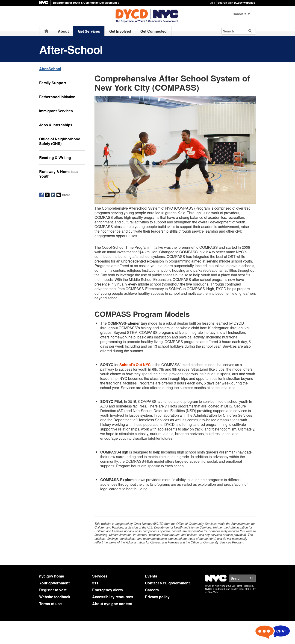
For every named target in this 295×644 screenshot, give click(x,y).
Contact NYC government (167, 583)
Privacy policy (157, 596)
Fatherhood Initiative (57, 96)
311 (212, 2)
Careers (152, 589)
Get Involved (120, 31)
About (63, 31)
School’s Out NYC (135, 364)
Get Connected (153, 31)
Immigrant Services (56, 110)
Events (151, 576)
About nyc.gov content (112, 603)
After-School (50, 68)
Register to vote (53, 589)
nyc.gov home (51, 576)
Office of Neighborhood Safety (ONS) (59, 141)
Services (99, 576)
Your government (54, 583)
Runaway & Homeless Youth (58, 174)
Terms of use (50, 603)
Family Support (52, 82)
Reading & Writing (55, 157)
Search (255, 578)
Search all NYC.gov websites (236, 2)
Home (46, 31)
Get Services (89, 31)
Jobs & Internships (55, 124)
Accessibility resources (112, 596)
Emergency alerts (107, 589)
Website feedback (54, 596)
